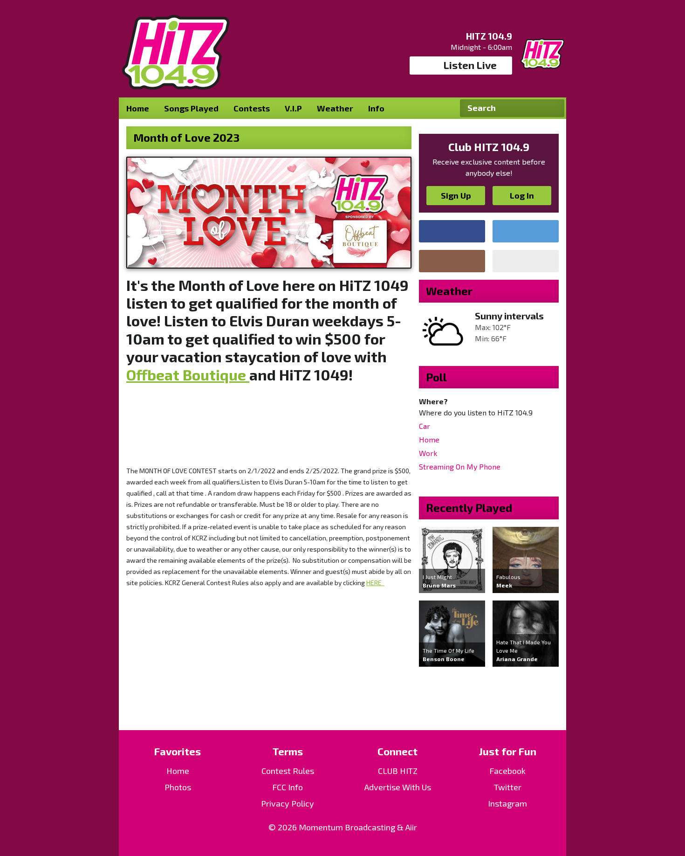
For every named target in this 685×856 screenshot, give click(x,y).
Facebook (507, 771)
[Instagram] (452, 261)
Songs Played (191, 108)
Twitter (507, 787)
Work (428, 453)
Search (554, 108)
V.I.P (293, 108)
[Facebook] (452, 231)
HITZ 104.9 (489, 35)
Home (137, 108)
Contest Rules (287, 771)
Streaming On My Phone (459, 466)
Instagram (507, 803)
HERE (375, 583)
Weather (335, 108)
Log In (522, 195)
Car (424, 425)
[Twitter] (526, 231)
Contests (251, 108)
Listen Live (470, 65)
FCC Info (287, 787)
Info (376, 108)
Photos (177, 787)
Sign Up (456, 195)
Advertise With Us (397, 787)
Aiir (411, 827)
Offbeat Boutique (187, 374)
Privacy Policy (287, 803)
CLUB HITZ (398, 771)
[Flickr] (526, 261)
